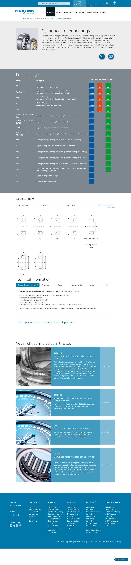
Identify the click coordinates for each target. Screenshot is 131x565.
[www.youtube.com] (17, 526)
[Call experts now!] (102, 60)
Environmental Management (34, 512)
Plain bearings (53, 525)
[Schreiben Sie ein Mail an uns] (17, 516)
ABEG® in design (111, 514)
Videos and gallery (35, 509)
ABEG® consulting (111, 521)
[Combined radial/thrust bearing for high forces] (33, 481)
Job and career (34, 507)
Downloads (33, 521)
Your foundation (111, 509)
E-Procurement (72, 514)
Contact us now (15, 505)
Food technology (92, 523)
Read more (106, 366)
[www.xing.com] (14, 526)
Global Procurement (74, 511)
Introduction (109, 507)
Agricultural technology (90, 508)
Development (72, 507)
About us (32, 516)
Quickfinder (111, 207)
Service (70, 502)
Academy (70, 525)
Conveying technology (90, 519)
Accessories (52, 532)
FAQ (30, 518)
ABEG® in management (110, 517)
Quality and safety (111, 523)
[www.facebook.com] (20, 526)
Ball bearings (52, 507)
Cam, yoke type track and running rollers (55, 515)
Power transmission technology (93, 512)
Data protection (103, 541)
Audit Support (72, 516)
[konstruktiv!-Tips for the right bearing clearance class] (33, 415)
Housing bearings (54, 518)
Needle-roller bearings (56, 511)
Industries (90, 502)
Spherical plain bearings (53, 522)
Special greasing (73, 521)
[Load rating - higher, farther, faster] (33, 444)
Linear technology (54, 528)
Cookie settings (115, 541)
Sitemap (84, 541)
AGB (90, 541)
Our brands (102, 205)
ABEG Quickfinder (73, 518)
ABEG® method (111, 502)
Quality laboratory (73, 509)
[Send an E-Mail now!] (111, 60)
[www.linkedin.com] (11, 526)
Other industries (92, 532)
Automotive (90, 516)
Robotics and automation (91, 526)
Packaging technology (94, 530)
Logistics (70, 528)
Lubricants (110, 205)
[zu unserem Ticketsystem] (12, 516)
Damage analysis (73, 523)
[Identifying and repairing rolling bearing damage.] (33, 385)
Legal (95, 541)
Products (51, 502)
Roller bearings (53, 509)
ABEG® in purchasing (112, 511)
